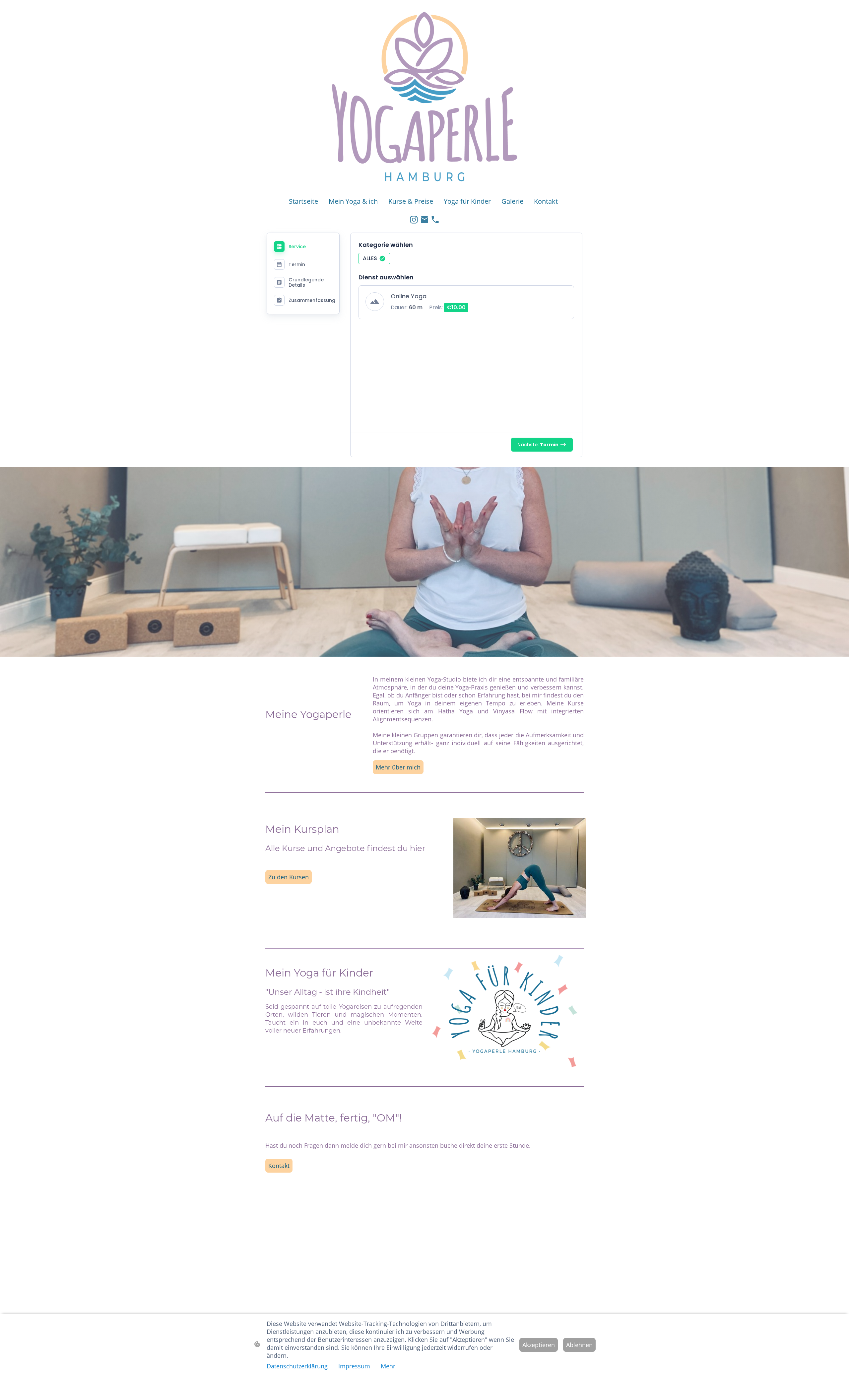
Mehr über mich (398, 767)
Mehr (388, 1366)
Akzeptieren (538, 1345)
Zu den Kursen (288, 877)
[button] (374, 258)
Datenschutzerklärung (297, 1366)
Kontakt (279, 1166)
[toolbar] (466, 260)
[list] (466, 306)
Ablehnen (579, 1345)
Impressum (354, 1366)
